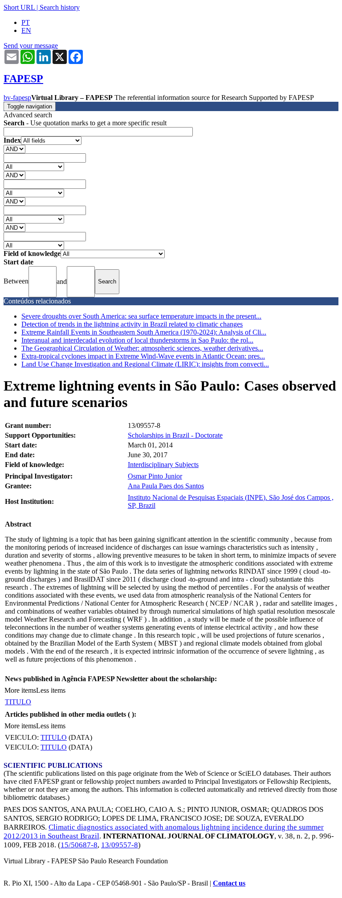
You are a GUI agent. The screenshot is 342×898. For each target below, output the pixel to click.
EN (26, 30)
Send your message (31, 45)
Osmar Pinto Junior (155, 476)
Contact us (229, 883)
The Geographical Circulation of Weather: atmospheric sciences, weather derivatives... (142, 348)
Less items (50, 690)
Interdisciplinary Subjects (163, 464)
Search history (60, 7)
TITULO (18, 702)
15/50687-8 (79, 845)
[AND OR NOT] (14, 148)
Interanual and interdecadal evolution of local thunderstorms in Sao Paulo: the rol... (137, 340)
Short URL (19, 7)
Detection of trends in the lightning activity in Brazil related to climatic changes (132, 324)
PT (25, 22)
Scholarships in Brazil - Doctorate (175, 435)
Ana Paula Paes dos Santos (166, 486)
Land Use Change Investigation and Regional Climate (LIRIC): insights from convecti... (145, 364)
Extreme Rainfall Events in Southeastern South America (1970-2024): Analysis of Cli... (143, 332)
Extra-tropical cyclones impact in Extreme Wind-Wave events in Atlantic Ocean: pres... (143, 356)
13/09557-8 (119, 845)
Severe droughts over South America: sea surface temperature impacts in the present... (141, 316)
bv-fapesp (17, 97)
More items (20, 690)
